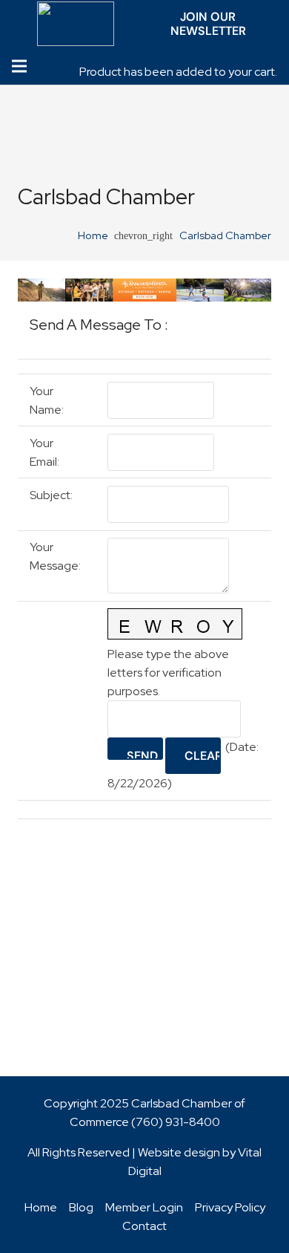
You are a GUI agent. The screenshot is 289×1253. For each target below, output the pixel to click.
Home (40, 1207)
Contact (144, 1226)
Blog (81, 1207)
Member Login (144, 1207)
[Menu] (19, 66)
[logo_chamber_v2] (76, 23)
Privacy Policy (230, 1207)
